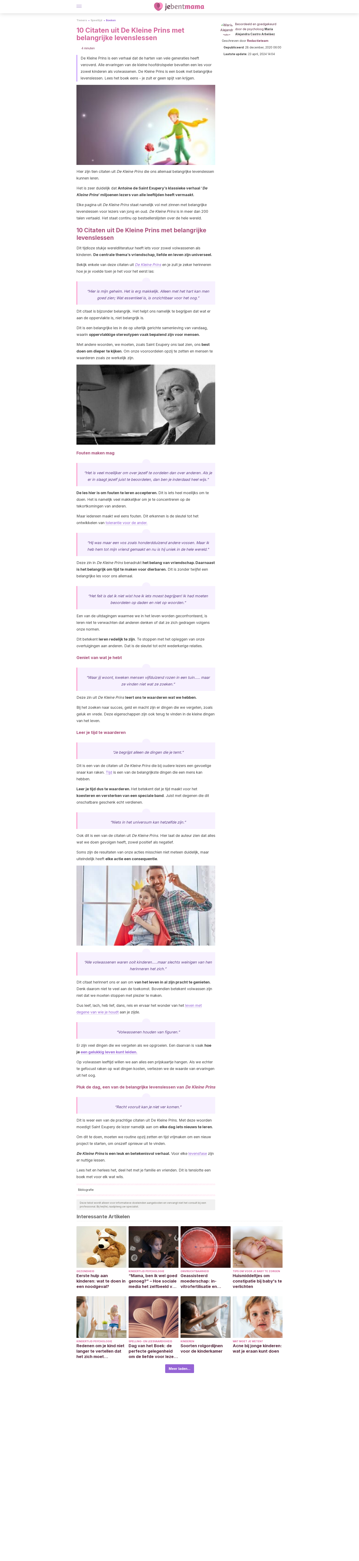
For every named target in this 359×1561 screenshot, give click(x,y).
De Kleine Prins (148, 264)
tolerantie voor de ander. (127, 523)
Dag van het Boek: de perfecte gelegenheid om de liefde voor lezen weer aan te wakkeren (152, 1351)
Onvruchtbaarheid (195, 1271)
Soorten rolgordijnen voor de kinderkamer (202, 1348)
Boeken (111, 20)
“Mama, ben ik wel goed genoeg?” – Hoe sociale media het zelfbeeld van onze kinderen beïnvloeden (153, 1281)
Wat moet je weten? (248, 1341)
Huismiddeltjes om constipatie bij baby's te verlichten (257, 1281)
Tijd (109, 772)
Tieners (81, 20)
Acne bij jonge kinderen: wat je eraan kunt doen (257, 1348)
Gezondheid (85, 1271)
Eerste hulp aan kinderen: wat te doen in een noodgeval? (100, 1281)
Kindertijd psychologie (146, 1271)
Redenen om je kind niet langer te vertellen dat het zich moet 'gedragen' (100, 1351)
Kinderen (187, 1341)
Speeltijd (96, 20)
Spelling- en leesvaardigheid (150, 1341)
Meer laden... (180, 1369)
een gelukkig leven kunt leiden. (109, 1052)
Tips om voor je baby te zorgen (256, 1271)
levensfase (197, 1153)
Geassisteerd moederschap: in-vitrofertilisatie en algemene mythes (199, 1281)
